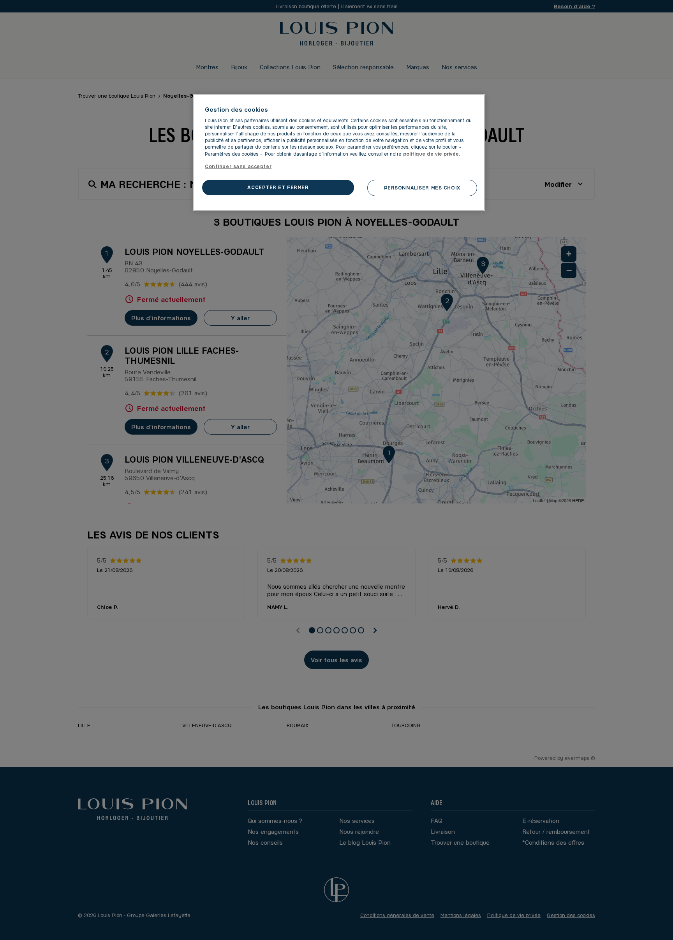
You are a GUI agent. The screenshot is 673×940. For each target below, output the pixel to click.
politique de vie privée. (431, 153)
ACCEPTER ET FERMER (277, 187)
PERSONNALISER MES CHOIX (422, 187)
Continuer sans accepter (238, 166)
